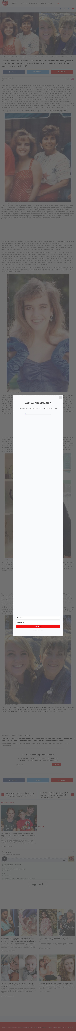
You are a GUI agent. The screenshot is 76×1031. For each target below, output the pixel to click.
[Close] (60, 397)
